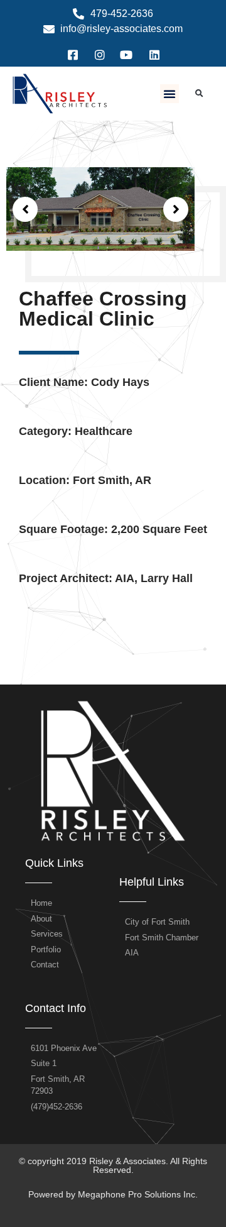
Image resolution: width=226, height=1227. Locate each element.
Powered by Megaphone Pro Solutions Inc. (113, 1194)
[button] (169, 93)
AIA (124, 578)
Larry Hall (167, 578)
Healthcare (103, 431)
